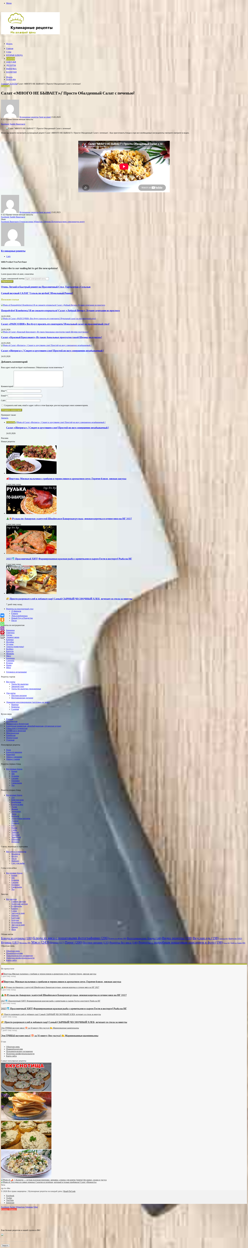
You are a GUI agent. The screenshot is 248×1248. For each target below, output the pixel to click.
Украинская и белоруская (17, 724)
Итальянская (11, 721)
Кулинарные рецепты (29, 117)
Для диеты (11, 693)
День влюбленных (19, 616)
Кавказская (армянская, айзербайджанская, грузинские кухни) (33, 726)
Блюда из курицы (17, 938)
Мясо (8, 656)
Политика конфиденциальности (20, 958)
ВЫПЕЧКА (11, 69)
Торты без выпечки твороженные (26, 689)
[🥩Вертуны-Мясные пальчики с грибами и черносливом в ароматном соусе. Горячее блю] (31, 473)
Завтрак (223, 939)
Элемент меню (12, 637)
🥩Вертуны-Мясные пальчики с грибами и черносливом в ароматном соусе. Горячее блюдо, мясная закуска (66, 479)
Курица (9, 663)
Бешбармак (16, 802)
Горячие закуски (18, 901)
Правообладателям (14, 953)
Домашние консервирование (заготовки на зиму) (27, 702)
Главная (9, 48)
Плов (8, 750)
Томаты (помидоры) (15, 646)
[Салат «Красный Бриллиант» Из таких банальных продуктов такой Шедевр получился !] (45, 332)
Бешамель (15, 854)
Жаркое (14, 809)
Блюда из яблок (117, 938)
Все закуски (11, 899)
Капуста (9, 651)
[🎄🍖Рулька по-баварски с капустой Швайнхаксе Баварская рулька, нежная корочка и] (31, 513)
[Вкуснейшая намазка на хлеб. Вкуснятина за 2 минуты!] (26, 1148)
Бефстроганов (17, 800)
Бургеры (15, 920)
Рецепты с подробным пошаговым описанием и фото (180, 942)
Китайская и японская (16, 731)
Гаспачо (14, 778)
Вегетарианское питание (22, 698)
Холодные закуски (19, 904)
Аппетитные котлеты (20, 818)
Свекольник (16, 783)
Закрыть (5, 1246)
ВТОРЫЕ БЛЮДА (14, 55)
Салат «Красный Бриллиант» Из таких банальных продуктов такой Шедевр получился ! (51, 337)
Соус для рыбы (18, 863)
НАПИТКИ (11, 72)
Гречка (9, 635)
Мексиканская (12, 733)
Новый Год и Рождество (22, 618)
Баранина (10, 630)
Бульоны (15, 776)
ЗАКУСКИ (11, 62)
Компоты (15, 707)
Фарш (8, 665)
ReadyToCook (69, 1191)
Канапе (14, 908)
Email (4, 396)
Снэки (14, 911)
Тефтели (15, 832)
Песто (14, 858)
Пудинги (15, 823)
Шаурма (14, 915)
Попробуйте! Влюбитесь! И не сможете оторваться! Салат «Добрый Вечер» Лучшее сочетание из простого (60, 311)
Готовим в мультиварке (16, 672)
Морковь (10, 653)
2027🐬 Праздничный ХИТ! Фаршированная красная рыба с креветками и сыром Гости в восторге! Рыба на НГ (69, 559)
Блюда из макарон (14, 752)
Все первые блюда (14, 769)
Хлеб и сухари (237, 943)
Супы (8, 52)
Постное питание (19, 695)
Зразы (14, 814)
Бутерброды (16, 906)
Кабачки (10, 639)
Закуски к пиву (18, 913)
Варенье (15, 704)
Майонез (15, 861)
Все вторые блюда (14, 795)
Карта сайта (11, 960)
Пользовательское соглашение (19, 956)
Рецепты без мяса (124, 942)
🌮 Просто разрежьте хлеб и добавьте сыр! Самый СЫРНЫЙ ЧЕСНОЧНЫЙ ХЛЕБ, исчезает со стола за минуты (69, 599)
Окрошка (15, 781)
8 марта (14, 613)
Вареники (10, 754)
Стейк (14, 830)
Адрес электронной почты (12, 278)
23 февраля (16, 611)
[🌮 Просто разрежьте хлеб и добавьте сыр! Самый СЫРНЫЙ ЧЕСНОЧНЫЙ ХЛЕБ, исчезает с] (31, 593)
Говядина (10, 633)
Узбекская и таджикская (16, 728)
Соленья (15, 709)
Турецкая (10, 740)
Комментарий (7, 386)
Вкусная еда (206, 938)
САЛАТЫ (10, 58)
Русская (9, 719)
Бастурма (15, 918)
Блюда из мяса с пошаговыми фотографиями (71, 938)
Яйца (8, 667)
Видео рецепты (177, 938)
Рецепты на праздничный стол (19, 609)
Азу (13, 797)
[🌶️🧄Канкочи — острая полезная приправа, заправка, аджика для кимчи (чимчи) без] (54, 1180)
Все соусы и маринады (16, 851)
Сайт (3, 400)
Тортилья (15, 835)
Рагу (13, 825)
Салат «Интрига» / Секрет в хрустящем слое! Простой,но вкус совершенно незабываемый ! (52, 351)
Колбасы (15, 816)
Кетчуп (14, 856)
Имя (3, 391)
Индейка (10, 642)
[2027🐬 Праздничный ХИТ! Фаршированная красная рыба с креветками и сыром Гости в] (31, 553)
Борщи (14, 771)
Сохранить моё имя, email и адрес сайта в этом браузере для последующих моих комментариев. (46, 405)
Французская (12, 738)
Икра (13, 929)
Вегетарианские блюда (144, 938)
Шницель (15, 839)
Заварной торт (17, 686)
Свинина (10, 660)
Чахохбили (16, 837)
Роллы (14, 828)
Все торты (10, 682)
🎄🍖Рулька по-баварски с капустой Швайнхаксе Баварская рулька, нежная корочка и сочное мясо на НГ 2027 (69, 519)
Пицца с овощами (14, 757)
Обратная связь (13, 951)
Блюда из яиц (17, 804)
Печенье (57, 942)
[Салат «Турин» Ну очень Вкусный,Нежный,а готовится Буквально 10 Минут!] (26, 1177)
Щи (13, 774)
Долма (14, 807)
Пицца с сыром (13, 759)
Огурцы (9, 644)
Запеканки (16, 811)
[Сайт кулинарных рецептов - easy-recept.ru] (30, 33)
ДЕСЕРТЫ (11, 65)
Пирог (73, 942)
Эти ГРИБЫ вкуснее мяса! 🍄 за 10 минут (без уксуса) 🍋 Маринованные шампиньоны (49, 1036)
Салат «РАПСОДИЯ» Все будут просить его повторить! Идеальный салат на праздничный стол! (55, 324)
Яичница (15, 842)
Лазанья (14, 821)
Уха (12, 785)
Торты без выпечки (19, 684)
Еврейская (10, 735)
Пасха (14, 620)
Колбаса (9, 649)
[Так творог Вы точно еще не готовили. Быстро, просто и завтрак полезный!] (26, 1119)
